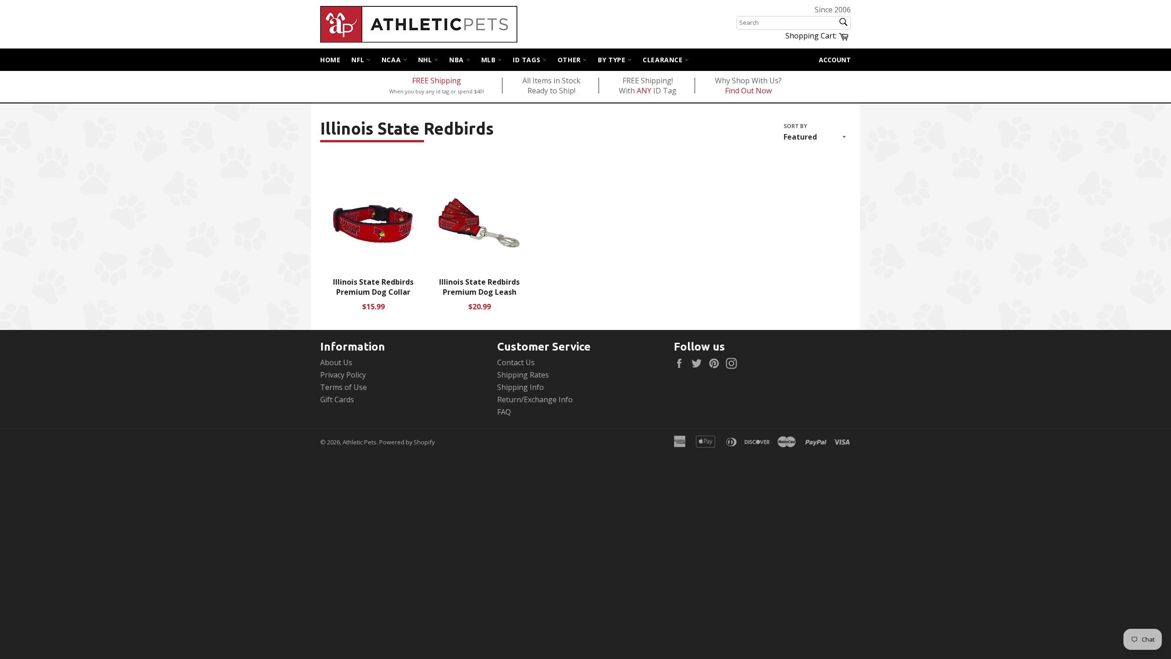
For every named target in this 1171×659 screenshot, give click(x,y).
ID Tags (528, 59)
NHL (426, 59)
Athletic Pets (359, 442)
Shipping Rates (523, 375)
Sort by (795, 126)
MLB (489, 59)
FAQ (504, 412)
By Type (613, 59)
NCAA (392, 59)
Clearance (664, 59)
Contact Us (516, 362)
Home (330, 59)
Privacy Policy (343, 375)
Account (835, 59)
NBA (457, 59)
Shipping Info (520, 387)
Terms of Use (343, 387)
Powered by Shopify (407, 442)
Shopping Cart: (818, 35)
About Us (336, 362)
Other (570, 59)
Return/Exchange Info (535, 399)
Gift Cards (337, 399)
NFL (358, 59)
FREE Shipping (436, 81)
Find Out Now (748, 91)
